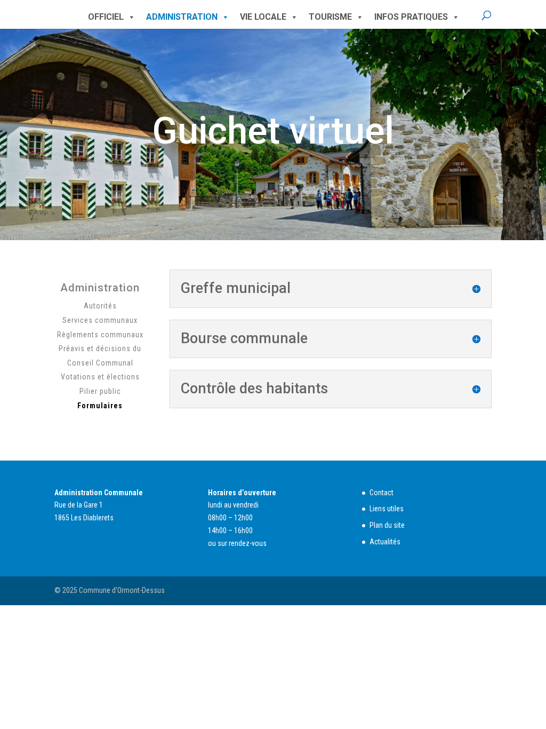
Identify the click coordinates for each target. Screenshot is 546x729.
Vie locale (263, 17)
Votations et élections (100, 377)
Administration (182, 17)
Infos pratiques (411, 17)
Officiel (106, 17)
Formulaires (100, 405)
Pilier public (100, 391)
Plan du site (387, 525)
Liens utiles (387, 508)
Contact (382, 492)
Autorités (100, 306)
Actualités (385, 541)
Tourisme (330, 17)
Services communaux (100, 320)
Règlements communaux (100, 334)
